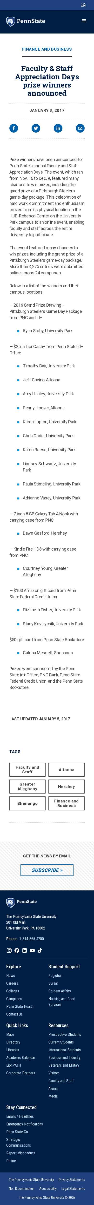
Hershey (66, 786)
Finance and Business (47, 49)
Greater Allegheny (28, 786)
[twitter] (36, 129)
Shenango (27, 803)
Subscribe (45, 870)
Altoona (66, 769)
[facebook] (13, 129)
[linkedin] (58, 129)
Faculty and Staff (27, 769)
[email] (80, 129)
